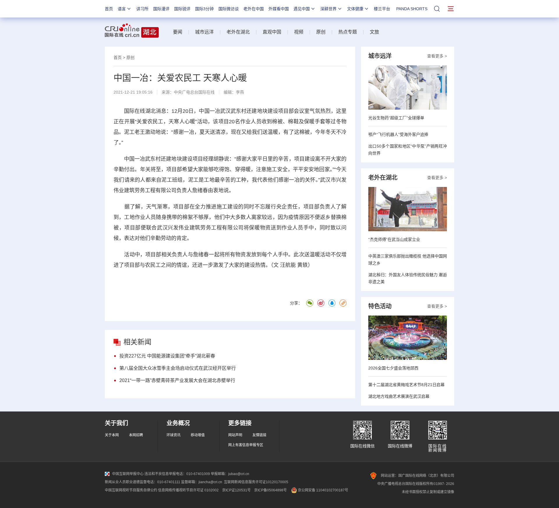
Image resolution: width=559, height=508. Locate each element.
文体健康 (355, 8)
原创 (321, 31)
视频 (298, 31)
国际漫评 (161, 8)
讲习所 (142, 8)
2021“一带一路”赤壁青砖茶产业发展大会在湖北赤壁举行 (177, 380)
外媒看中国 (278, 8)
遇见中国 (301, 8)
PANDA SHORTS (411, 8)
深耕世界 (328, 8)
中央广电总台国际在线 (194, 92)
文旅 (374, 31)
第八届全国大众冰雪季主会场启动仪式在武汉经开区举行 (177, 368)
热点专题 (347, 31)
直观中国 (272, 31)
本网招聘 (136, 435)
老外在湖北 (238, 31)
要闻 (177, 31)
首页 (109, 8)
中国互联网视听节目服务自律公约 (131, 490)
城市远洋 (204, 31)
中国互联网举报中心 (128, 474)
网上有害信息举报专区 (245, 445)
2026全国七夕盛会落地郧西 (393, 368)
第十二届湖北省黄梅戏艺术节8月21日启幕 (406, 384)
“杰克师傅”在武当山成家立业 (394, 239)
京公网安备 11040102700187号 (322, 490)
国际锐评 (182, 8)
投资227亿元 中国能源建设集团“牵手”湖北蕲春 (167, 355)
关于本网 (112, 435)
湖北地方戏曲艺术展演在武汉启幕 (398, 396)
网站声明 (235, 435)
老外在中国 (253, 8)
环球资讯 (174, 435)
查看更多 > (437, 56)
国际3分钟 (204, 8)
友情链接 (259, 435)
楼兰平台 (382, 8)
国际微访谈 (228, 8)
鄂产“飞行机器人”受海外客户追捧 (398, 134)
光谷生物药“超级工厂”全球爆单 (396, 117)
